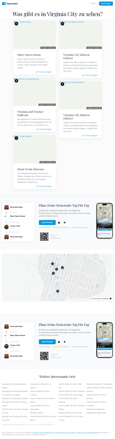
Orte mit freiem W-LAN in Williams (71, 391)
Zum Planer (106, 3)
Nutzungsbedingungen (47, 432)
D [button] (62, 268)
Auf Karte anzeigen (44, 72)
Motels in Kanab (36, 413)
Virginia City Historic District (76, 56)
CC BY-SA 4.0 (50, 105)
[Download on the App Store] (59, 222)
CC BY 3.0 (52, 48)
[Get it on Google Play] (64, 222)
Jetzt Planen (47, 222)
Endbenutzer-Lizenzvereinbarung (65, 432)
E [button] (56, 269)
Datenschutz (81, 432)
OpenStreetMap (96, 298)
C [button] (53, 273)
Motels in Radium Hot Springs (70, 413)
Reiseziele (35, 432)
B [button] (57, 291)
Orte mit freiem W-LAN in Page (70, 395)
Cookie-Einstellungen (93, 432)
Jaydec (43, 162)
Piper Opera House (29, 54)
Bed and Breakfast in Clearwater (99, 384)
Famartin (42, 105)
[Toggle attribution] (110, 298)
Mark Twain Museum (30, 169)
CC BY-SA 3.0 (50, 162)
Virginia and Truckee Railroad (30, 113)
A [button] (52, 264)
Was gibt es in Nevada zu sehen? (15, 398)
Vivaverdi (44, 48)
